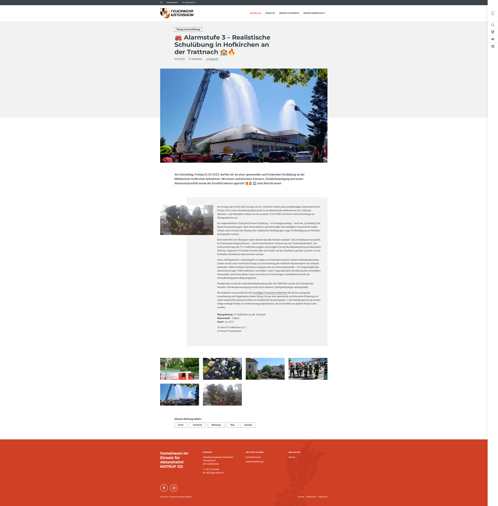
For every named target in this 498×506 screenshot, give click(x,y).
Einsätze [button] (270, 13)
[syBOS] (493, 39)
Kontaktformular (253, 457)
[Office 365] (493, 46)
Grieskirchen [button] (172, 2)
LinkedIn (248, 425)
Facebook (197, 425)
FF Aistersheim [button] (188, 2)
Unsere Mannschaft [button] (314, 13)
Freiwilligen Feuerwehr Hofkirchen (269, 292)
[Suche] (493, 25)
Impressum (322, 497)
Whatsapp (216, 425)
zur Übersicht (212, 59)
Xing (232, 425)
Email (180, 425)
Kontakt (301, 497)
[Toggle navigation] (493, 13)
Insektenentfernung (254, 461)
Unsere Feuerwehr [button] (289, 13)
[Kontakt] (493, 32)
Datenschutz (311, 497)
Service (292, 457)
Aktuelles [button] (255, 13)
